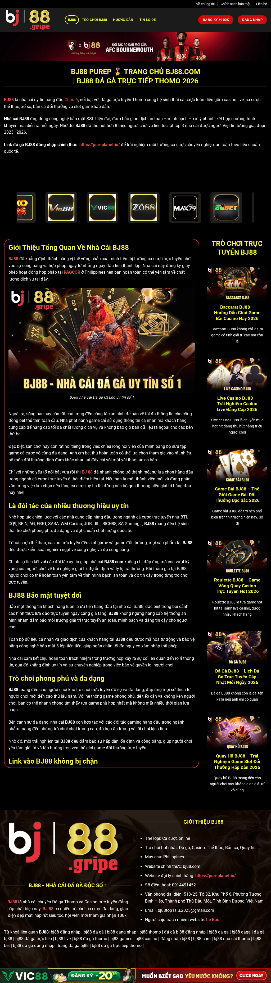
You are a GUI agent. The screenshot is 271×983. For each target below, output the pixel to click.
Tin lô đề (147, 20)
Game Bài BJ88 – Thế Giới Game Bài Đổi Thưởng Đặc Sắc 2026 (237, 494)
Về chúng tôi (205, 4)
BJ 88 (48, 908)
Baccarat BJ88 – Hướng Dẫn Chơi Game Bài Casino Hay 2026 (237, 313)
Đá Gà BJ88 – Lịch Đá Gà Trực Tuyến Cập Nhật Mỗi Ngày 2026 (237, 677)
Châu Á (71, 99)
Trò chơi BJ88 (94, 20)
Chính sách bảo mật (235, 4)
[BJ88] (30, 20)
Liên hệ (261, 4)
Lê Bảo (212, 919)
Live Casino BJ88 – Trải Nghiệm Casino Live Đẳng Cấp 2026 (237, 404)
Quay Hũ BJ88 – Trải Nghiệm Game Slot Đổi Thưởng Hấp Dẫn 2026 (237, 762)
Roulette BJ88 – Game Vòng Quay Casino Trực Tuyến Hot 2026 (237, 586)
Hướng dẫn (123, 20)
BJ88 (72, 20)
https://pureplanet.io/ (99, 144)
